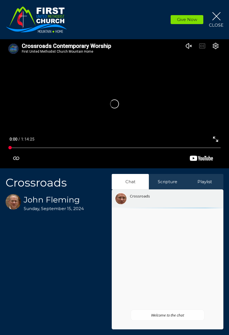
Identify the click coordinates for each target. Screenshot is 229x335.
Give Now (187, 19)
